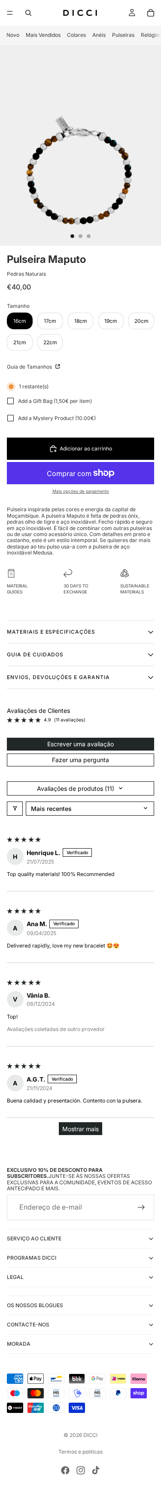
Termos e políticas (80, 1451)
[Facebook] (65, 1470)
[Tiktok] (96, 1470)
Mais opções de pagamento (80, 491)
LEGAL (15, 1277)
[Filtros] (15, 809)
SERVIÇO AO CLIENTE (34, 1238)
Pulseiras (123, 35)
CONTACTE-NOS (28, 1324)
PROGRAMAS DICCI (31, 1258)
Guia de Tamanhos (30, 367)
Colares (76, 35)
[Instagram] (81, 1470)
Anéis (99, 35)
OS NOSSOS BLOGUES (35, 1305)
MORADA (18, 1344)
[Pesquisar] (28, 12)
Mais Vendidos (43, 35)
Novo (12, 35)
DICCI (90, 1435)
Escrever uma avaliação (80, 744)
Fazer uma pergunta (80, 759)
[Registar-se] (141, 1207)
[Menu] (10, 13)
